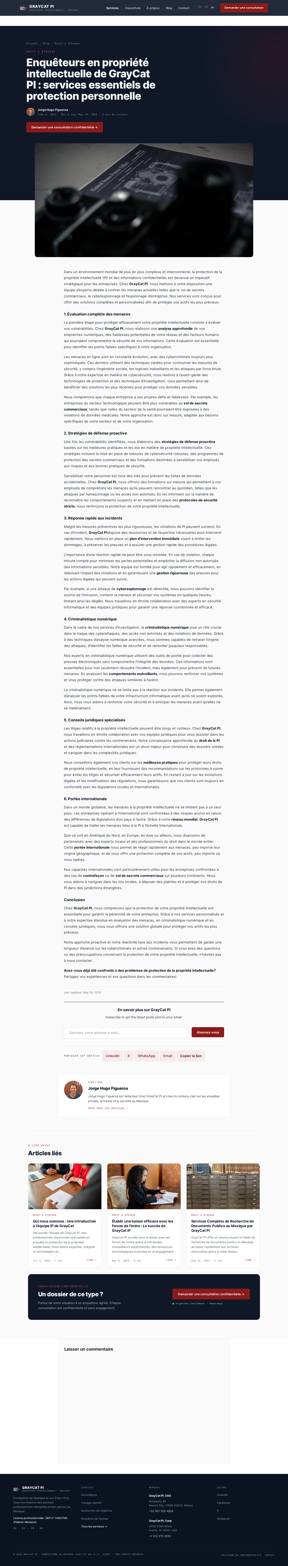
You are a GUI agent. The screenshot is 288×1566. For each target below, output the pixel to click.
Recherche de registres (96, 1510)
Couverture (132, 8)
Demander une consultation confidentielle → (64, 127)
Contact (183, 8)
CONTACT (270, 1555)
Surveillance (89, 1494)
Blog (169, 8)
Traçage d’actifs (91, 1502)
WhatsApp (146, 1056)
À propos (153, 8)
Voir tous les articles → (108, 1108)
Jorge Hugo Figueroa (53, 109)
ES (206, 6)
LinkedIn (113, 1056)
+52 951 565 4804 (161, 1511)
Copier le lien (191, 1056)
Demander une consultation (244, 7)
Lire (92, 1260)
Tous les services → (94, 1526)
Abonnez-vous (208, 1032)
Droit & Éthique (67, 43)
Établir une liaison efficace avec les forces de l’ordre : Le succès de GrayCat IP (142, 1226)
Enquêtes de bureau (94, 1518)
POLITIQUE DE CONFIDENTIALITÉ (241, 1555)
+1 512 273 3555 (160, 1536)
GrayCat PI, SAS (160, 1495)
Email (167, 1056)
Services (112, 8)
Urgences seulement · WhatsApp (199, 1303)
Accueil (32, 43)
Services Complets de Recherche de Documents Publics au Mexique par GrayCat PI (222, 1226)
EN (199, 6)
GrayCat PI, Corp (160, 1520)
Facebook (223, 1502)
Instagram (223, 1518)
